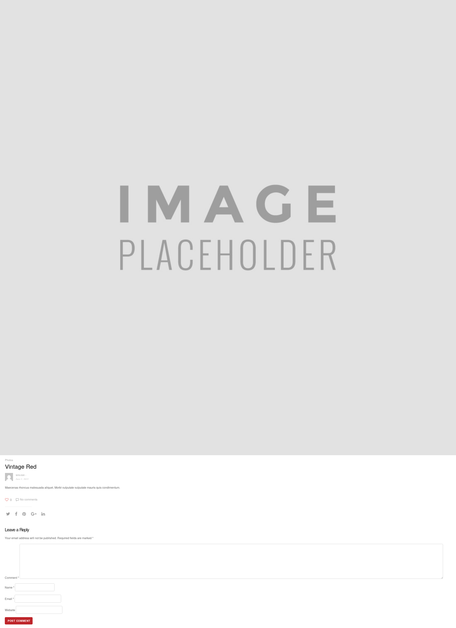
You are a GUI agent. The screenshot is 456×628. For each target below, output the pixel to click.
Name (9, 587)
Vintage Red (21, 466)
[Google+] (34, 514)
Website (10, 610)
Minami (20, 475)
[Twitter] (9, 514)
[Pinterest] (25, 514)
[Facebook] (17, 514)
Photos (9, 460)
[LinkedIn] (44, 514)
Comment (12, 578)
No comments (28, 499)
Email (9, 599)
